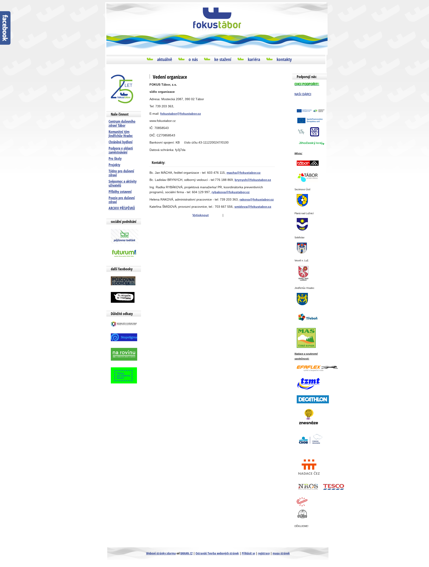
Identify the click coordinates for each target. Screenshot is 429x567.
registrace (264, 553)
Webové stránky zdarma (161, 553)
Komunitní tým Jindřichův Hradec (121, 133)
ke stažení (222, 59)
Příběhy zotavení (120, 191)
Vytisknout (200, 215)
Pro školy (115, 158)
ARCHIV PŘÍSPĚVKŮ (122, 208)
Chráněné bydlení (120, 142)
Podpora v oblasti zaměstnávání (121, 150)
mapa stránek (281, 553)
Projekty (114, 164)
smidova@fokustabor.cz (252, 206)
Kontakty (284, 59)
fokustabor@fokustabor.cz (180, 113)
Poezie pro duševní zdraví (122, 199)
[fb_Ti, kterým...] (123, 297)
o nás (193, 59)
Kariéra (254, 59)
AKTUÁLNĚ (164, 59)
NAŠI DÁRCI (302, 94)
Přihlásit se (248, 553)
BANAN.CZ (186, 553)
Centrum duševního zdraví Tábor (122, 123)
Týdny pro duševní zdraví (121, 173)
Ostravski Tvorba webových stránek (217, 553)
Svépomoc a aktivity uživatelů (123, 183)
